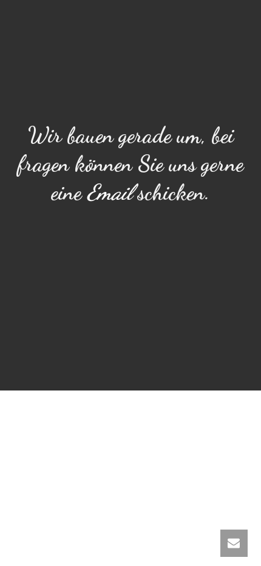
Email (109, 192)
